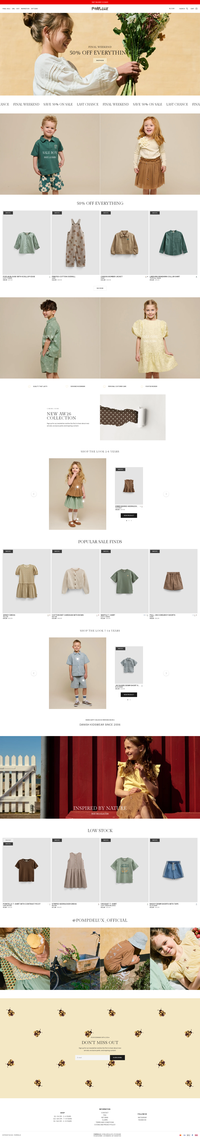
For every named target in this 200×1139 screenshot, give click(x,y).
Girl (13, 8)
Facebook (142, 1120)
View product (129, 515)
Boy (18, 8)
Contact (105, 1113)
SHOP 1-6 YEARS (50, 157)
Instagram (142, 1117)
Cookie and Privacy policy (104, 1125)
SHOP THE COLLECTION (100, 814)
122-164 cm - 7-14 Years (62, 1119)
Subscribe (117, 1057)
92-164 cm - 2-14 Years (62, 1121)
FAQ (104, 1115)
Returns (104, 1117)
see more (100, 288)
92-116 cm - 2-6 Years (62, 1116)
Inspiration (25, 8)
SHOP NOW (100, 60)
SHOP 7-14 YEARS (50, 341)
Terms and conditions (105, 1122)
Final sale (6, 8)
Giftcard (34, 8)
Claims (105, 1120)
